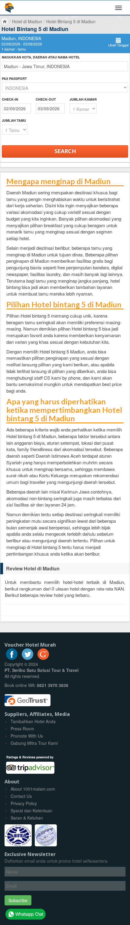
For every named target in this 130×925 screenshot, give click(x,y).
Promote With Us (27, 736)
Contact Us (21, 796)
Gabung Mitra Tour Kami (34, 743)
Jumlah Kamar (83, 99)
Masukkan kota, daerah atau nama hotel (41, 57)
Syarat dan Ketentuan (31, 810)
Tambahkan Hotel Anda (33, 721)
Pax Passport (14, 78)
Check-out (46, 99)
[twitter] (27, 658)
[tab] (65, 568)
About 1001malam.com (33, 789)
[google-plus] (43, 658)
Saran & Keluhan (27, 818)
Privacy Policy (24, 803)
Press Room (22, 729)
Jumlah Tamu (14, 120)
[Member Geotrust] (27, 698)
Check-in (10, 99)
